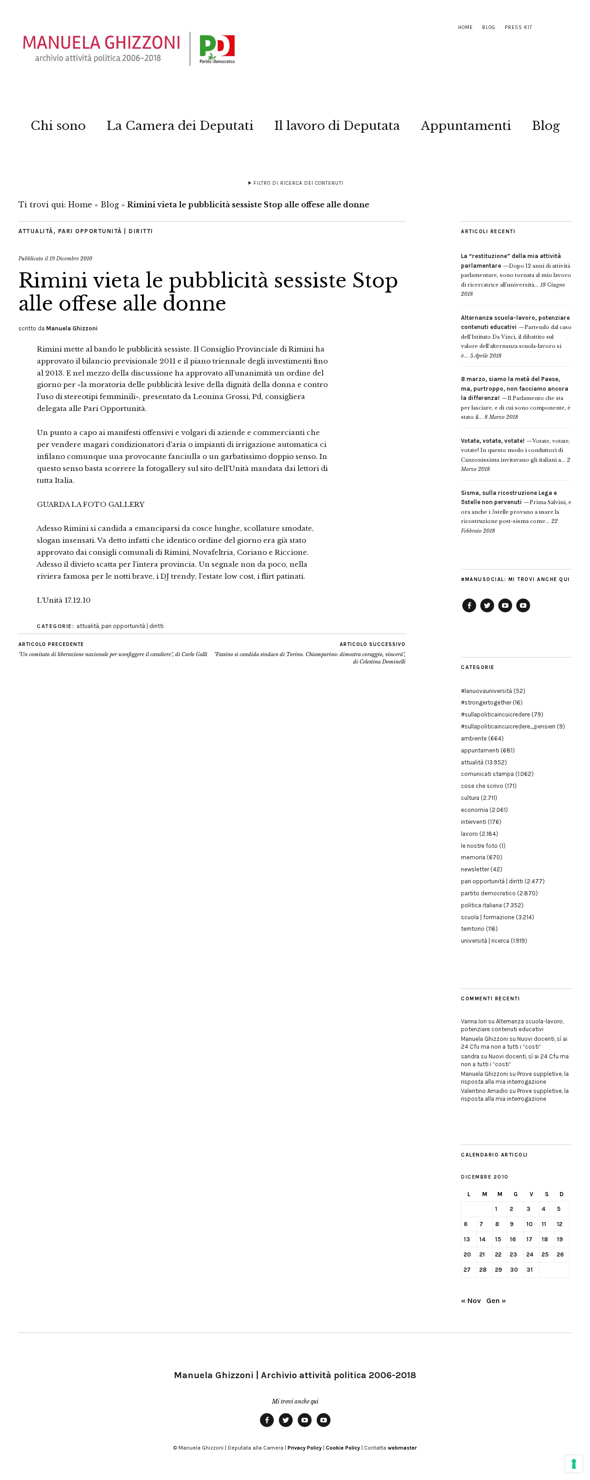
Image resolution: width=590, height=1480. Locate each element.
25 (545, 1254)
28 (483, 1269)
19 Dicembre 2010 (70, 258)
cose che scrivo (482, 785)
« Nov (471, 1300)
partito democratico (488, 893)
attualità (35, 231)
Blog (489, 27)
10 (529, 1224)
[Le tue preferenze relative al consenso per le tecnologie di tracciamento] (574, 1464)
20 (467, 1254)
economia (474, 809)
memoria (473, 857)
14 (482, 1239)
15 (498, 1239)
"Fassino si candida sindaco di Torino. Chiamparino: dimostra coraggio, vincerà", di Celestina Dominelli (310, 653)
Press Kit (518, 27)
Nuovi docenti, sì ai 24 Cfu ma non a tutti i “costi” (514, 1042)
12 (559, 1224)
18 (545, 1239)
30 (514, 1269)
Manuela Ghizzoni (72, 328)
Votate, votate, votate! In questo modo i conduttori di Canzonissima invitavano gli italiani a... (515, 450)
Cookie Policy (343, 1448)
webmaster (402, 1448)
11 (544, 1224)
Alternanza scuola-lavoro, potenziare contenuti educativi (512, 1025)
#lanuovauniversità (486, 690)
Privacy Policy (305, 1448)
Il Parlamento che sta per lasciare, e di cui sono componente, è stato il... (516, 398)
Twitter (487, 611)
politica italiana (481, 905)
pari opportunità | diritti (105, 231)
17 (529, 1239)
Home (465, 27)
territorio (472, 928)
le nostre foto (479, 845)
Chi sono (58, 125)
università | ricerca (485, 940)
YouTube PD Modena (523, 611)
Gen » (496, 1300)
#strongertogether (486, 702)
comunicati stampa (487, 773)
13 (467, 1239)
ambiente (474, 738)
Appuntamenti (466, 125)
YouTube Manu (505, 611)
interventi (473, 821)
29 (498, 1269)
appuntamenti (480, 750)
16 (513, 1239)
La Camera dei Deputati (180, 125)
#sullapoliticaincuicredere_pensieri (508, 726)
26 (560, 1254)
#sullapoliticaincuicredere (495, 714)
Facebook (469, 611)
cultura (470, 797)
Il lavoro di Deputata (337, 125)
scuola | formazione (487, 917)
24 (529, 1254)
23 (513, 1254)
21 (482, 1254)
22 (498, 1254)
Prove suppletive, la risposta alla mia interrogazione (515, 1077)
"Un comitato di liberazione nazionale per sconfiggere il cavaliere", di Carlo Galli (112, 649)
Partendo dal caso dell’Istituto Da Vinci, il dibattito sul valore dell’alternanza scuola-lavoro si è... (516, 337)
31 (529, 1269)
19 (560, 1239)
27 (467, 1269)
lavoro (469, 833)
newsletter (475, 869)
